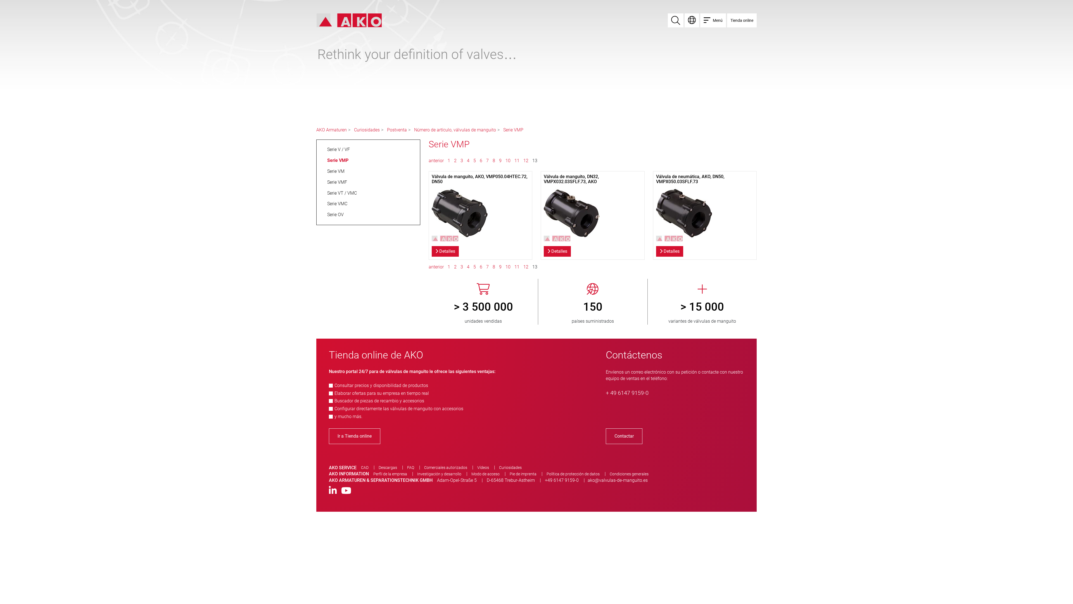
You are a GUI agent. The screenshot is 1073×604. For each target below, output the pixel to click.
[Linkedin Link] (333, 491)
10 (508, 160)
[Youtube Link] (346, 491)
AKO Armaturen (331, 130)
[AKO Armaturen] (349, 20)
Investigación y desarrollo (439, 474)
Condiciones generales (629, 474)
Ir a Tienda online (355, 436)
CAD (365, 467)
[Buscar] (675, 20)
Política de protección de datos (573, 474)
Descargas (388, 467)
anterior (437, 160)
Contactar (624, 436)
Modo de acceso (485, 474)
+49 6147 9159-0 (562, 480)
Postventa (397, 130)
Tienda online (741, 20)
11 (516, 160)
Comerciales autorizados (445, 467)
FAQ (410, 467)
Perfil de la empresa (390, 474)
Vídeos (483, 467)
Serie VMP (513, 130)
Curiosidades (367, 130)
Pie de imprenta (523, 474)
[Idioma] (692, 20)
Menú (718, 20)
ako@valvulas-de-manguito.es (618, 480)
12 (525, 160)
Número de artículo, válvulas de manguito (455, 130)
